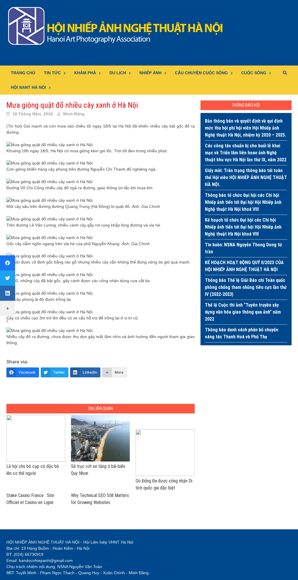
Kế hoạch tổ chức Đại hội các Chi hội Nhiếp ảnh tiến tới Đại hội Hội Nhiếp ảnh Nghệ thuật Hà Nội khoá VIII (243, 227)
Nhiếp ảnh (150, 72)
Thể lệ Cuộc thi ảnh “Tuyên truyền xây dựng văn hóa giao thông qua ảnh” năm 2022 (243, 312)
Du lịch (117, 72)
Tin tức (52, 72)
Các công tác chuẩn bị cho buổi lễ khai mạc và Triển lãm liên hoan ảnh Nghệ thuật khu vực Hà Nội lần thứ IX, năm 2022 (245, 152)
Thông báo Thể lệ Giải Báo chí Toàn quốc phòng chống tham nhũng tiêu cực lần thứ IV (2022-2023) (246, 287)
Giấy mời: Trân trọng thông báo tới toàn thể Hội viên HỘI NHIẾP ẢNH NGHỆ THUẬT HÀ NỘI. (246, 177)
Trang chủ (23, 72)
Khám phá (85, 72)
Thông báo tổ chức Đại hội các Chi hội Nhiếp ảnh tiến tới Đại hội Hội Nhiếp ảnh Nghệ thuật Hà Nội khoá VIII (243, 202)
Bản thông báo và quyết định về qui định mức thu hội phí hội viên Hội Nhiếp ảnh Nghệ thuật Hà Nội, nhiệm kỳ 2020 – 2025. (245, 128)
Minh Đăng (74, 114)
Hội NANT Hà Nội (28, 87)
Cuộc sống (253, 72)
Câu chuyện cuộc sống (201, 72)
